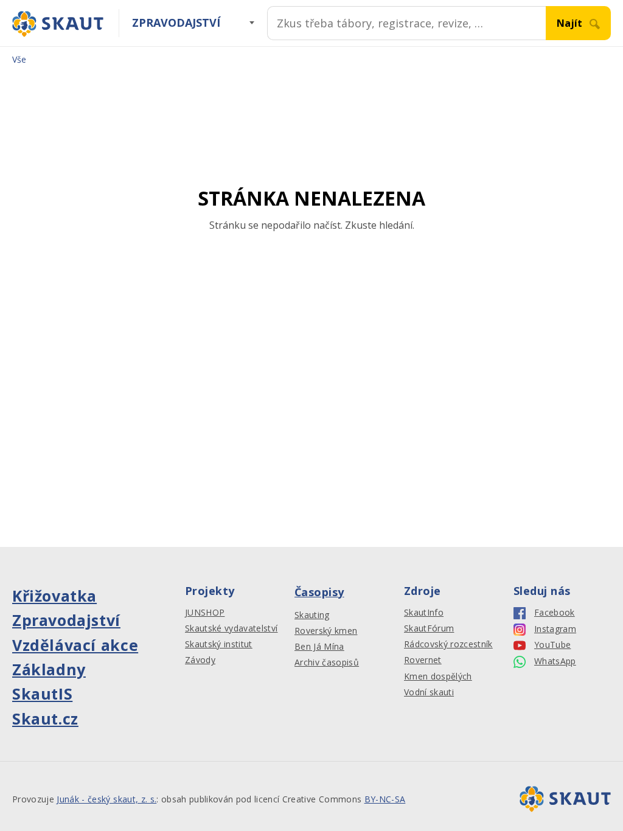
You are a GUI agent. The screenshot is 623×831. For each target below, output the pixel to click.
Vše (19, 59)
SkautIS (42, 693)
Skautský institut (218, 644)
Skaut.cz (45, 718)
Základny (49, 669)
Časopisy (319, 592)
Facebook (554, 612)
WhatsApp (555, 661)
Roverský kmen (325, 630)
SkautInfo (424, 612)
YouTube (552, 644)
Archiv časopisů (326, 662)
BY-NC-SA (385, 799)
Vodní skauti (429, 692)
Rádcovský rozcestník (448, 644)
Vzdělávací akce (75, 645)
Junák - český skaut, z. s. (106, 799)
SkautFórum (429, 628)
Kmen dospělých (438, 676)
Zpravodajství (176, 22)
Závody (200, 660)
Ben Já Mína (319, 646)
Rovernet (423, 660)
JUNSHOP (204, 612)
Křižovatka (54, 595)
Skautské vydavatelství (231, 628)
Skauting (312, 615)
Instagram (555, 629)
